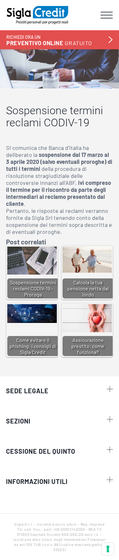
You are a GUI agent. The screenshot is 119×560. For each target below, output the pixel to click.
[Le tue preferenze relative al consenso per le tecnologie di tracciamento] (108, 549)
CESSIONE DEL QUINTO (40, 451)
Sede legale (27, 391)
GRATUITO (49, 40)
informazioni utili (37, 481)
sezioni (18, 421)
